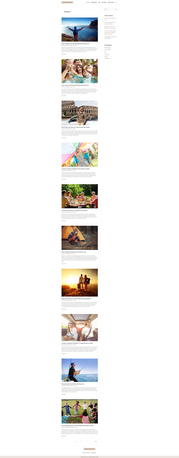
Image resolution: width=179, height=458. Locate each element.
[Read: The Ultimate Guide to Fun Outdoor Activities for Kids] (80, 411)
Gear (105, 51)
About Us (84, 452)
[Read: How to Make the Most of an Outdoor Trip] (80, 237)
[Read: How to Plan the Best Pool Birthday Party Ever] (80, 71)
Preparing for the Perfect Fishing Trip (73, 384)
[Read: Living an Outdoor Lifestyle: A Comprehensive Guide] (80, 327)
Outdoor (106, 56)
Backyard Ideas (107, 47)
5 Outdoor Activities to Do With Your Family (74, 210)
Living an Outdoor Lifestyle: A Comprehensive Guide (77, 343)
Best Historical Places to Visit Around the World (76, 127)
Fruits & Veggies (107, 49)
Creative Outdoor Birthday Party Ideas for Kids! (76, 169)
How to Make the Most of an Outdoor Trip (74, 252)
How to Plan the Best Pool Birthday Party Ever (75, 85)
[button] (116, 2)
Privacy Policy (94, 452)
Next (96, 441)
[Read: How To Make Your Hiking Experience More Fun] (80, 29)
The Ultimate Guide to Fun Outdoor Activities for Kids (77, 425)
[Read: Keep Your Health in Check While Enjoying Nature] (80, 282)
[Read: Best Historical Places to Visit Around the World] (80, 112)
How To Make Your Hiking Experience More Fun (75, 43)
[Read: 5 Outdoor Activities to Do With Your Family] (80, 196)
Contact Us (89, 452)
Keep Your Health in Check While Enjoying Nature (76, 298)
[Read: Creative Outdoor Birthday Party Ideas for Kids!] (80, 154)
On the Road (106, 54)
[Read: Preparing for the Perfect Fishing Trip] (80, 370)
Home (105, 53)
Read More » (64, 54)
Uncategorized (107, 58)
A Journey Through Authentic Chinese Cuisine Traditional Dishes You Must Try (110, 32)
